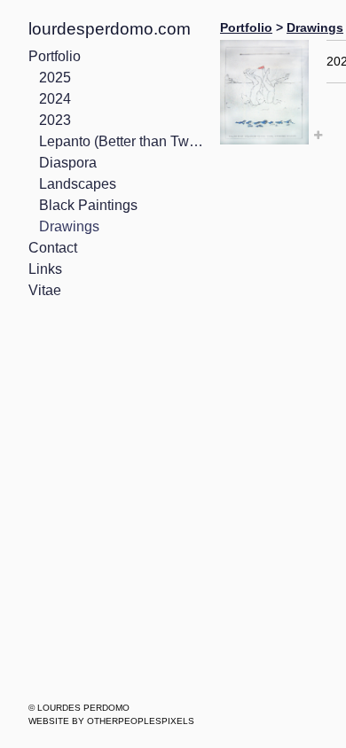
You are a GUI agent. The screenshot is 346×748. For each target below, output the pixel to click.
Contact (52, 247)
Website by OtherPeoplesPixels (111, 721)
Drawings (69, 226)
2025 (55, 77)
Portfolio (54, 56)
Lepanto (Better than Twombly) (122, 141)
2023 (55, 120)
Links (45, 269)
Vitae (44, 290)
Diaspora (68, 162)
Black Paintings (88, 205)
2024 (55, 98)
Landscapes (77, 183)
